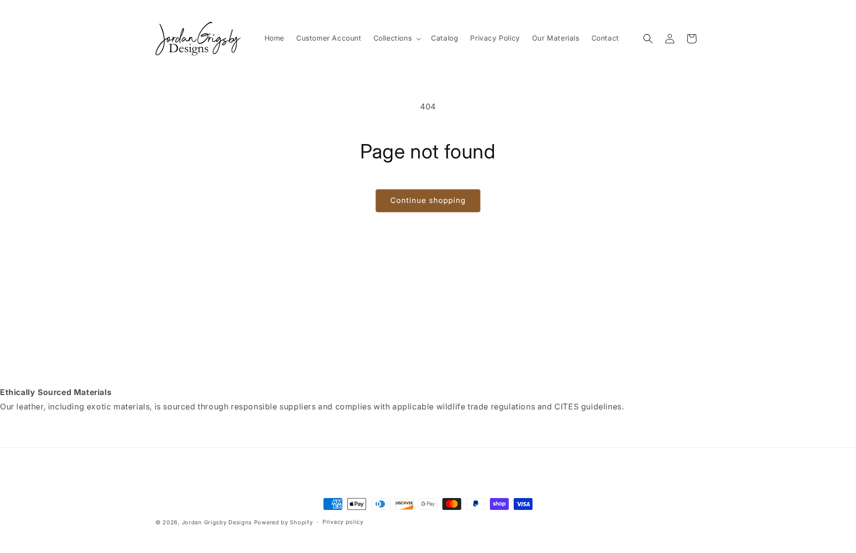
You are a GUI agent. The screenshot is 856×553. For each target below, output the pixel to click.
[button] (397, 38)
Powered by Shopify (283, 522)
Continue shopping (428, 200)
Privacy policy (343, 521)
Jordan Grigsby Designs (217, 522)
